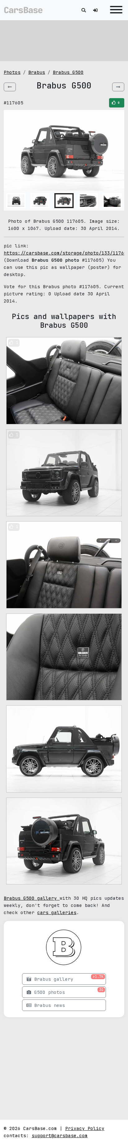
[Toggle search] (83, 10)
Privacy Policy (84, 1128)
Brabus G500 (68, 72)
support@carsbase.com (60, 1135)
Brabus (36, 72)
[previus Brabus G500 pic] (10, 87)
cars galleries (56, 912)
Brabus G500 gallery (32, 898)
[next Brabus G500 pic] (118, 87)
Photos (12, 72)
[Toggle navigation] (114, 10)
